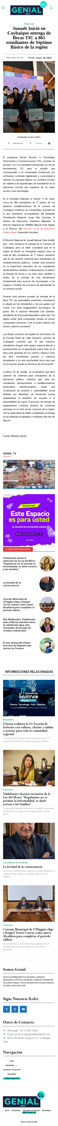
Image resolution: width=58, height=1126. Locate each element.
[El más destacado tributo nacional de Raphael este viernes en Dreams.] (47, 645)
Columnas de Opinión (15, 863)
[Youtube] (23, 1009)
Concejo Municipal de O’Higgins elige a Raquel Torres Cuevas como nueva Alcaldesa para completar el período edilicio (18, 605)
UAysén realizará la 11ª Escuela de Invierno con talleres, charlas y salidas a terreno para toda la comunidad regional (28, 729)
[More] (49, 143)
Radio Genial (17, 58)
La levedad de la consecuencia (12, 584)
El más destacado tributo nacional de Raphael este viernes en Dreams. (17, 645)
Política (8, 790)
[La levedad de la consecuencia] (47, 584)
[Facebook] (6, 1009)
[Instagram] (14, 1009)
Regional (29, 24)
